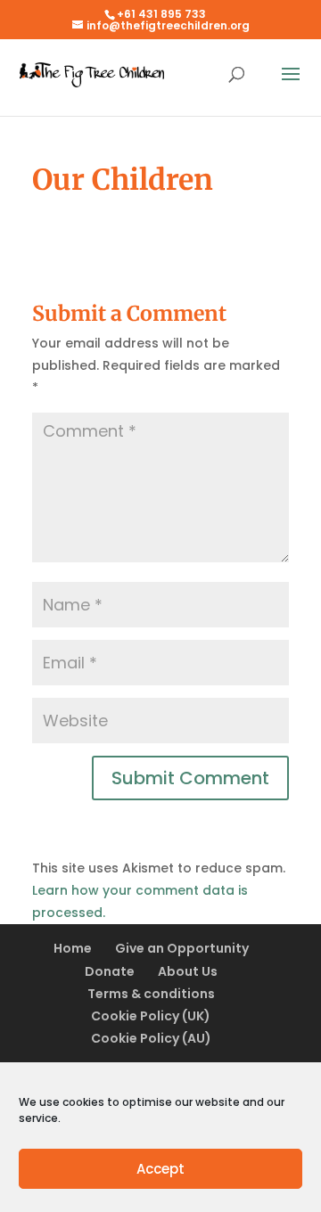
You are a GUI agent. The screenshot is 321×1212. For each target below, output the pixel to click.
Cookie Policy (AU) (151, 1038)
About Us (188, 971)
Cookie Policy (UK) (150, 1016)
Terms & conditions (151, 994)
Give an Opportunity (182, 948)
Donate (110, 971)
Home (73, 948)
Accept (160, 1168)
